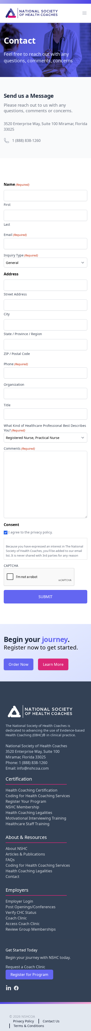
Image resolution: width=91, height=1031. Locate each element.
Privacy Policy (23, 1021)
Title (7, 405)
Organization (14, 384)
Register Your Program (26, 801)
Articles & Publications (25, 854)
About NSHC (16, 848)
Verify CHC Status (21, 912)
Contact (12, 876)
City (7, 314)
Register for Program (29, 974)
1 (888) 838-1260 (26, 140)
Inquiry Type (21, 255)
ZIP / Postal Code (17, 353)
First (7, 204)
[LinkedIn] (8, 988)
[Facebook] (16, 988)
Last (7, 224)
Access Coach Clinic (23, 923)
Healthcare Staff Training (27, 823)
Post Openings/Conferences (31, 906)
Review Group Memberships (31, 929)
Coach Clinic (16, 918)
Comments (19, 448)
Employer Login (19, 901)
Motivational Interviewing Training (36, 818)
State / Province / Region (23, 334)
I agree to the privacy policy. (30, 532)
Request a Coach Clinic (25, 966)
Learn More (53, 664)
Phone (16, 364)
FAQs (10, 859)
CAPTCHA (11, 565)
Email (15, 234)
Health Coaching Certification (31, 790)
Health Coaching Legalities (29, 812)
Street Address (15, 294)
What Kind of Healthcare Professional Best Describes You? (45, 427)
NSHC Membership (22, 807)
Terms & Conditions (29, 1026)
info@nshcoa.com (33, 768)
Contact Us (51, 1021)
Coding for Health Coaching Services (38, 795)
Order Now (18, 664)
